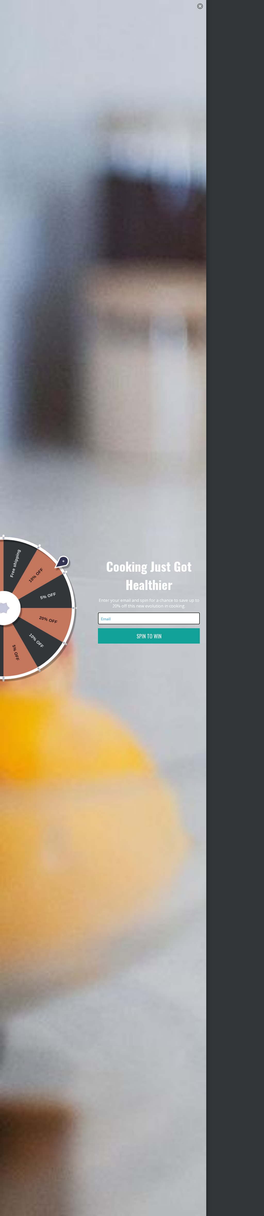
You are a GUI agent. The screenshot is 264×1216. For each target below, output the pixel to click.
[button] (200, 6)
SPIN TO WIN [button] (149, 636)
